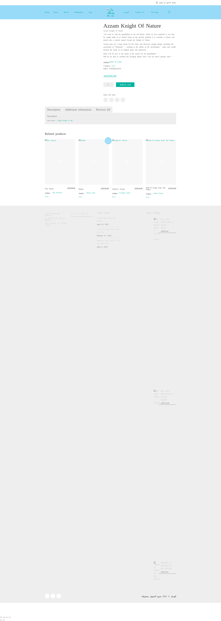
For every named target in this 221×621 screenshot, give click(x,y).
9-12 (113, 66)
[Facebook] (105, 100)
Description (53, 109)
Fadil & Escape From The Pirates (155, 188)
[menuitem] (126, 12)
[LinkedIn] (117, 100)
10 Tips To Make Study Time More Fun (108, 231)
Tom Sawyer (49, 189)
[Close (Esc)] (9, 617)
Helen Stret (91, 193)
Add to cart (125, 84)
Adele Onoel (158, 193)
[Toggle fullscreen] (4, 617)
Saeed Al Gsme (115, 62)
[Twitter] (111, 100)
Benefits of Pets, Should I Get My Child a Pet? (108, 242)
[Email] (123, 100)
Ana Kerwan (57, 193)
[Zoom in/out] (1, 617)
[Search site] (169, 12)
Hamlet (81, 189)
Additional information (78, 109)
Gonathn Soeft (124, 193)
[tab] (54, 109)
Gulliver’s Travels (118, 189)
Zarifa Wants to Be (65, 120)
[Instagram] (58, 596)
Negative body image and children (106, 219)
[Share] (7, 617)
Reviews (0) (103, 109)
